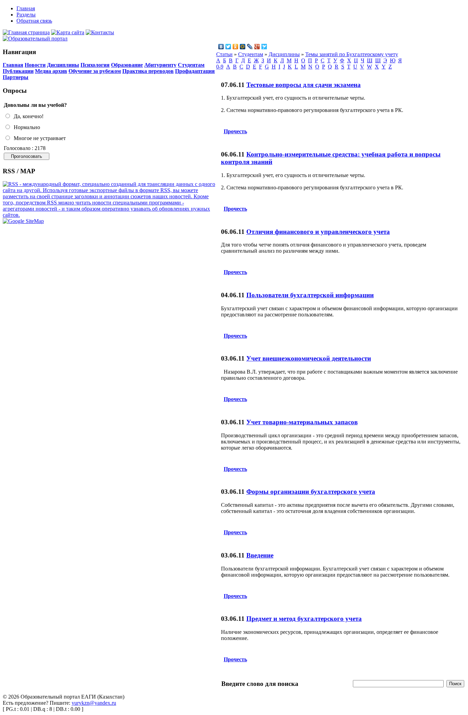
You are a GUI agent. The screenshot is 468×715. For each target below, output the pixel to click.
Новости (35, 65)
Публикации (18, 71)
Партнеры (15, 77)
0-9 (219, 67)
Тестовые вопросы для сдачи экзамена (303, 84)
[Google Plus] (257, 46)
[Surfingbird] (264, 46)
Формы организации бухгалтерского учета (310, 491)
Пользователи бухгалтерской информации (310, 295)
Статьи (224, 54)
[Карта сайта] (67, 32)
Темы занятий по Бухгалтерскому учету (351, 54)
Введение (259, 555)
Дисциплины (63, 65)
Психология (95, 65)
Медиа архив (51, 71)
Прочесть (235, 131)
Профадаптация (195, 71)
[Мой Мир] (242, 46)
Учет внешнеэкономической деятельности (308, 358)
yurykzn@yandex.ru (94, 703)
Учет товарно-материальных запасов (302, 422)
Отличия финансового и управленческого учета (318, 231)
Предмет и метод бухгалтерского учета (304, 618)
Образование (127, 65)
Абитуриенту (160, 65)
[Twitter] (228, 46)
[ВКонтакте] (221, 46)
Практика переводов (148, 71)
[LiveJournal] (250, 46)
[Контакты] (100, 32)
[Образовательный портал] (35, 38)
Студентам (191, 65)
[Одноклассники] (235, 46)
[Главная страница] (26, 32)
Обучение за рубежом (95, 71)
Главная (13, 65)
